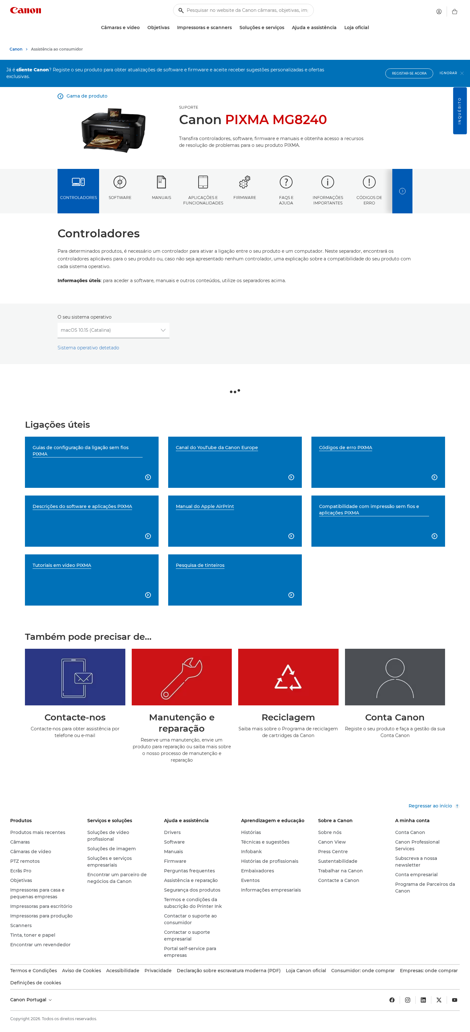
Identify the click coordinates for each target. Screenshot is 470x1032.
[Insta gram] (407, 1000)
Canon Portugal (29, 1000)
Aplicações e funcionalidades (203, 200)
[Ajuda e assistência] (339, 27)
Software (120, 197)
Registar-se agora (409, 73)
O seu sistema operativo (85, 317)
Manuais (161, 197)
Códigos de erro (369, 200)
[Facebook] (392, 1000)
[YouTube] (454, 1000)
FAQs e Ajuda (286, 200)
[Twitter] (439, 1000)
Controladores (78, 197)
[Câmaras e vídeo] (142, 27)
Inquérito (460, 110)
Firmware (244, 197)
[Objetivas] (172, 27)
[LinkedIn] (423, 1000)
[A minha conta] (439, 11)
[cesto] (455, 11)
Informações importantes (328, 200)
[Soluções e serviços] (286, 27)
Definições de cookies (35, 983)
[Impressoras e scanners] (234, 27)
